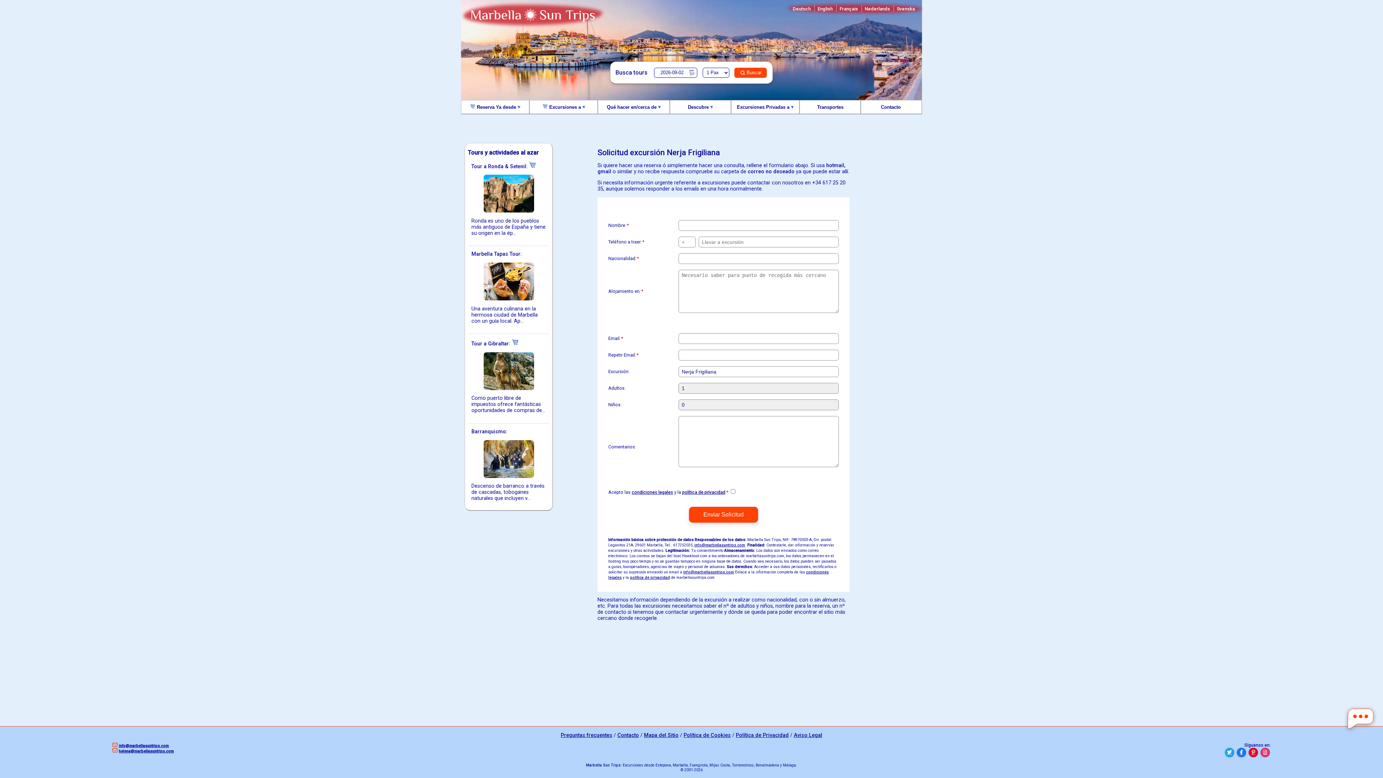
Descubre (699, 107)
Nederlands (877, 9)
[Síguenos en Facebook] (1241, 752)
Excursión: (619, 371)
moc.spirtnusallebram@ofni (719, 545)
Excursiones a (565, 107)
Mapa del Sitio (661, 735)
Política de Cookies (707, 735)
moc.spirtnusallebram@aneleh (146, 751)
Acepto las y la (668, 492)
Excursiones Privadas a (764, 107)
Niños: (615, 404)
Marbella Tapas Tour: (496, 254)
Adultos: (617, 388)
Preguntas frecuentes (586, 735)
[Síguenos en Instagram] (1265, 752)
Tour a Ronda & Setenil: (500, 167)
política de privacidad (703, 492)
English (825, 9)
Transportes (830, 107)
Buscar (754, 72)
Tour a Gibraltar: (491, 344)
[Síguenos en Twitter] (1229, 752)
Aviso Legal (808, 735)
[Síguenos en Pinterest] (1253, 752)
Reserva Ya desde (496, 107)
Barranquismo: (489, 432)
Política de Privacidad (762, 735)
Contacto (891, 107)
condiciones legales (652, 492)
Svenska (906, 9)
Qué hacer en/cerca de (632, 107)
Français (849, 9)
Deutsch (802, 9)
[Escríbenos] (1361, 719)
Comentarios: (622, 447)
